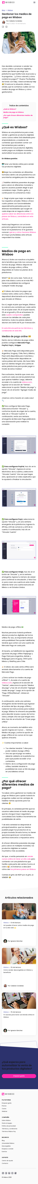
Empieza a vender (7, 1149)
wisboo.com (27, 382)
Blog (3, 10)
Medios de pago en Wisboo (13, 112)
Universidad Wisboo (8, 1143)
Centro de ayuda (7, 1161)
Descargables (6, 1146)
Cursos (4, 1109)
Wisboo (10, 10)
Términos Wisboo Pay (9, 1131)
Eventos (4, 1151)
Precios (4, 1106)
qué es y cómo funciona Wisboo (22, 232)
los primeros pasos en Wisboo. (23, 869)
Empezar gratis (19, 1076)
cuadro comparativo (15, 315)
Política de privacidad (9, 1126)
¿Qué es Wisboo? (9, 109)
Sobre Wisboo (6, 1120)
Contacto (5, 1163)
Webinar (4, 1111)
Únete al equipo (7, 1123)
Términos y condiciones (9, 1129)
